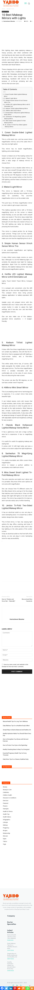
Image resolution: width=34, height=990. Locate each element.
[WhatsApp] (16, 25)
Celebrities (6, 792)
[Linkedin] (17, 985)
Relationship (6, 833)
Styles (4, 839)
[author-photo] (17, 616)
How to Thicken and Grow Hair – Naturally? (8, 600)
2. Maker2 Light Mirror (10, 98)
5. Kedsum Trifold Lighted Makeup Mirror (16, 108)
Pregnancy (6, 828)
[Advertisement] (17, 561)
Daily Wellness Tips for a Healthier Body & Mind (16, 725)
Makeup (5, 825)
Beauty (5, 787)
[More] (20, 25)
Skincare (5, 836)
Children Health (7, 795)
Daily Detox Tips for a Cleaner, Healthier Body (15, 759)
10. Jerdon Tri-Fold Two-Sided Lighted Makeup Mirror (16, 125)
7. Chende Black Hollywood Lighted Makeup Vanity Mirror (17, 113)
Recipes (5, 830)
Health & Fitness (8, 811)
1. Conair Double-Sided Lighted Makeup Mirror (15, 95)
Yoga (4, 844)
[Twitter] (8, 25)
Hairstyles (6, 809)
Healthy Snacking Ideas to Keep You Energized (16, 749)
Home (3, 9)
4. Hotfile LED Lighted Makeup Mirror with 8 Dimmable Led (17, 105)
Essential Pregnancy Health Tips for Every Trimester (15, 754)
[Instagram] (13, 985)
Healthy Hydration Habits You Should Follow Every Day (17, 734)
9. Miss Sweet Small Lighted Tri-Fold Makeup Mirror (14, 121)
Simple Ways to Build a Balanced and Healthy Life (17, 730)
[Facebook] (3, 25)
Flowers (5, 806)
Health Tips (6, 814)
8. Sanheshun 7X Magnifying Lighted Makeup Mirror (15, 117)
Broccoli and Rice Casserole (27, 600)
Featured (5, 803)
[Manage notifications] (29, 986)
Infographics (6, 819)
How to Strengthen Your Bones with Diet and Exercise (15, 740)
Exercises (5, 800)
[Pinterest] (12, 25)
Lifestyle (5, 822)
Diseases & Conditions (9, 798)
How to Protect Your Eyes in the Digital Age (15, 745)
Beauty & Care (10, 9)
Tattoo (5, 841)
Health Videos (7, 817)
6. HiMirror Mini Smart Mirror (12, 110)
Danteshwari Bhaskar (9, 21)
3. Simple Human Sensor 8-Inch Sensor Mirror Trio (15, 101)
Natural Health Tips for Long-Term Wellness (15, 721)
